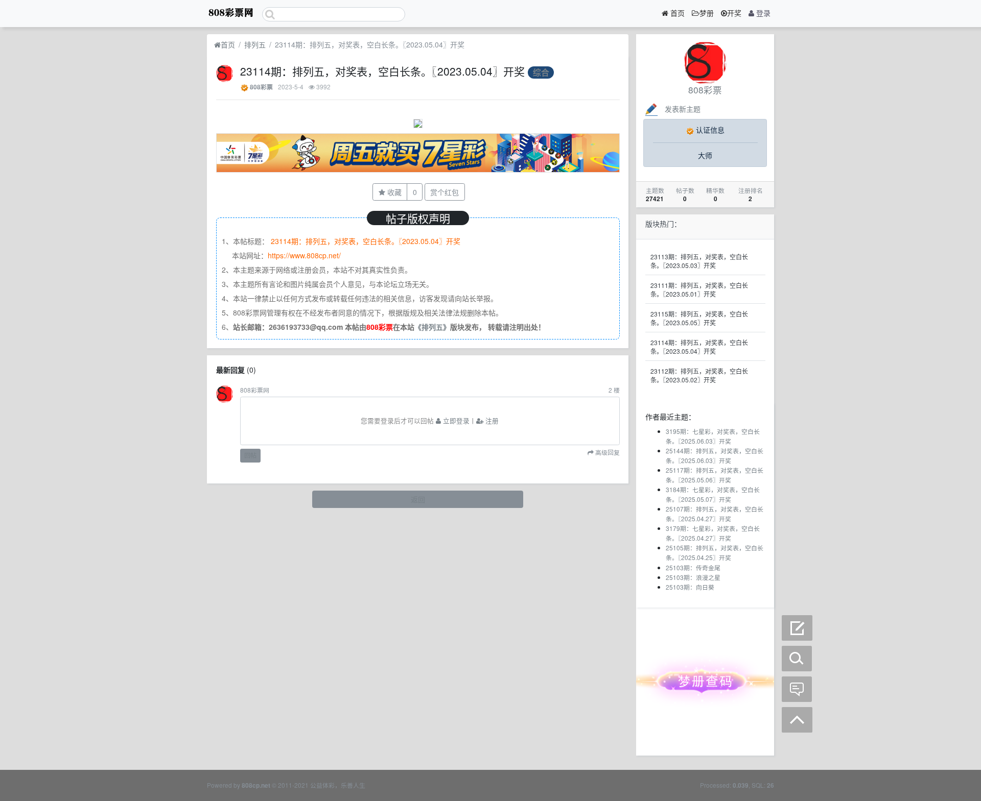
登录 (762, 13)
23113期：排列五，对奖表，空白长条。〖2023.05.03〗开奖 (699, 261)
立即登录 (455, 420)
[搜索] (797, 658)
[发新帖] (797, 628)
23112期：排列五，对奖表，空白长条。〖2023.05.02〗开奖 (699, 375)
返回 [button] (418, 499)
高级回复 (607, 453)
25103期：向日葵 (690, 586)
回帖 (250, 455)
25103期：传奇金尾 (693, 567)
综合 (541, 72)
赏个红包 (444, 192)
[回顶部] (797, 720)
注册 (491, 420)
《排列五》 (432, 327)
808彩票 (261, 87)
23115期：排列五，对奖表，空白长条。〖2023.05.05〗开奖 (699, 318)
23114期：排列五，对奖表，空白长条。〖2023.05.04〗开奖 (699, 346)
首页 (676, 13)
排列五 (255, 44)
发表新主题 (682, 109)
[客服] (797, 689)
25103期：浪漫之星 (693, 577)
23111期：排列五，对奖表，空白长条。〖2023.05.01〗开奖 (699, 289)
